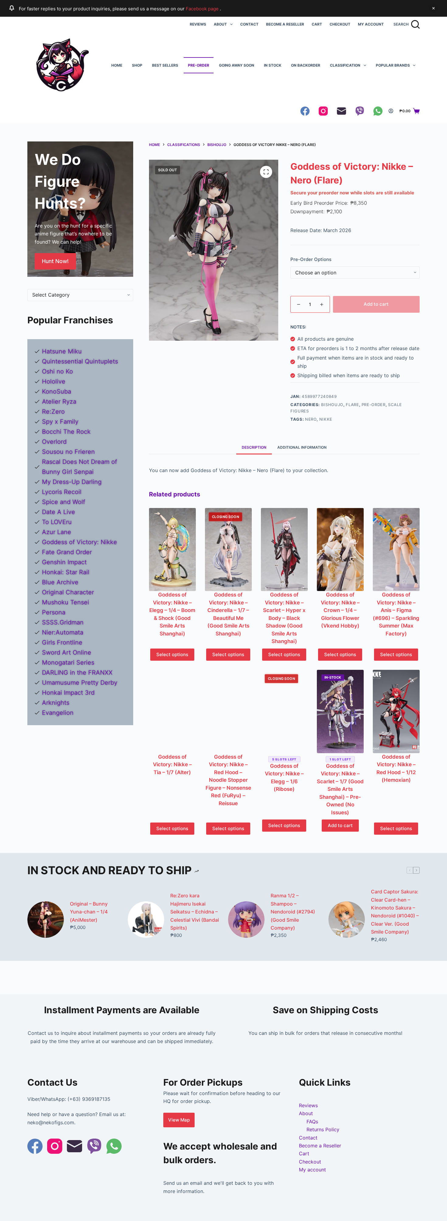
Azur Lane (56, 532)
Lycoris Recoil (61, 492)
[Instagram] (323, 111)
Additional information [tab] (302, 447)
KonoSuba (56, 391)
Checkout (340, 24)
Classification (345, 65)
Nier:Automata (62, 632)
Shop (137, 65)
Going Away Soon (236, 65)
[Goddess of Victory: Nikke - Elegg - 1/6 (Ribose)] (284, 711)
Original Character (68, 592)
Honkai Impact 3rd (68, 692)
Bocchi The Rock (66, 431)
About (220, 24)
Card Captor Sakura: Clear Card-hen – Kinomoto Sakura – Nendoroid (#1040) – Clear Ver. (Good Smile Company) (395, 912)
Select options (172, 654)
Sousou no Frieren (68, 451)
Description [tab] (254, 447)
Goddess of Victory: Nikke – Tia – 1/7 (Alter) (172, 764)
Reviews (198, 24)
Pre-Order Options (310, 259)
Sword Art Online (66, 652)
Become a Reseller (285, 24)
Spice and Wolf (63, 502)
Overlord (54, 441)
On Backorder (305, 65)
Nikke (325, 419)
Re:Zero (53, 411)
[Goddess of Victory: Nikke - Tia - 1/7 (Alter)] (172, 711)
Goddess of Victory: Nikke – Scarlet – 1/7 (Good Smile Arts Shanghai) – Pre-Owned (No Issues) (340, 789)
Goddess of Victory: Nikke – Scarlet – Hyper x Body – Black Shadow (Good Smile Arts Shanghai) (284, 618)
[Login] (391, 111)
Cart (317, 24)
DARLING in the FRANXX (77, 672)
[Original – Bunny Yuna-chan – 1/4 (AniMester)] (45, 919)
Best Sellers (165, 65)
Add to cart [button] (340, 825)
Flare (352, 404)
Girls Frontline (62, 642)
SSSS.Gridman (63, 622)
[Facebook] (305, 111)
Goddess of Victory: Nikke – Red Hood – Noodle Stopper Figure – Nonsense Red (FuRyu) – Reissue (228, 780)
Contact (249, 24)
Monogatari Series (68, 662)
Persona (53, 612)
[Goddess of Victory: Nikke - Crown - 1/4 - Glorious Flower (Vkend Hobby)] (340, 549)
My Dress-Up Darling (72, 481)
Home (116, 65)
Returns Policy (323, 1129)
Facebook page (203, 9)
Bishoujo (332, 404)
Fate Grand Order (67, 552)
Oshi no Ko (57, 371)
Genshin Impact (64, 562)
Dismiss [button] (433, 8)
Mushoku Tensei (65, 602)
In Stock (272, 65)
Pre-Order (198, 65)
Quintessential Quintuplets (80, 361)
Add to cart (376, 304)
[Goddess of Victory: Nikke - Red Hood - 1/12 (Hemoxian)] (396, 711)
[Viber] (359, 111)
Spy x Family (60, 421)
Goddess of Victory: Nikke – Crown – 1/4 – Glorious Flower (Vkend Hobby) (340, 610)
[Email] (341, 111)
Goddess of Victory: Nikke (79, 542)
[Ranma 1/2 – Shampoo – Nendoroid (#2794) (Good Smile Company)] (246, 919)
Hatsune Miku (62, 351)
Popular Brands (393, 65)
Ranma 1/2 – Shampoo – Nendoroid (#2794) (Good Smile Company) (293, 911)
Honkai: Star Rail (65, 572)
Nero (311, 419)
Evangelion (58, 712)
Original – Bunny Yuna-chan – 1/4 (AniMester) (89, 912)
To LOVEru (57, 522)
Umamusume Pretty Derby (79, 682)
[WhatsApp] (378, 111)
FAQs (312, 1121)
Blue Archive (60, 582)
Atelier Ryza (59, 401)
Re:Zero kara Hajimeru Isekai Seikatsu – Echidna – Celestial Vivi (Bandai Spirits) (194, 911)
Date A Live (58, 512)
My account (371, 24)
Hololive (53, 381)
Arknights (55, 702)
